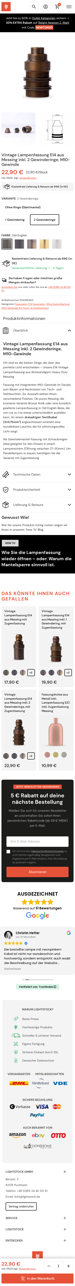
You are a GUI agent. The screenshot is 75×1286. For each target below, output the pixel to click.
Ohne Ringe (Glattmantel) (22, 207)
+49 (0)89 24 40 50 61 (32, 1191)
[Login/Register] (45, 6)
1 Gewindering (15, 220)
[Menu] (69, 6)
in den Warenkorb (41, 1278)
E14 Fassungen (36, 304)
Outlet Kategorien (43, 18)
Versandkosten (27, 178)
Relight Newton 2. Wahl (53, 23)
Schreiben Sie (9, 287)
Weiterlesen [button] (12, 969)
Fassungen (21, 304)
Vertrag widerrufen (21, 1206)
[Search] (34, 6)
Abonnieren (37, 872)
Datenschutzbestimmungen (47, 851)
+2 (30, 672)
